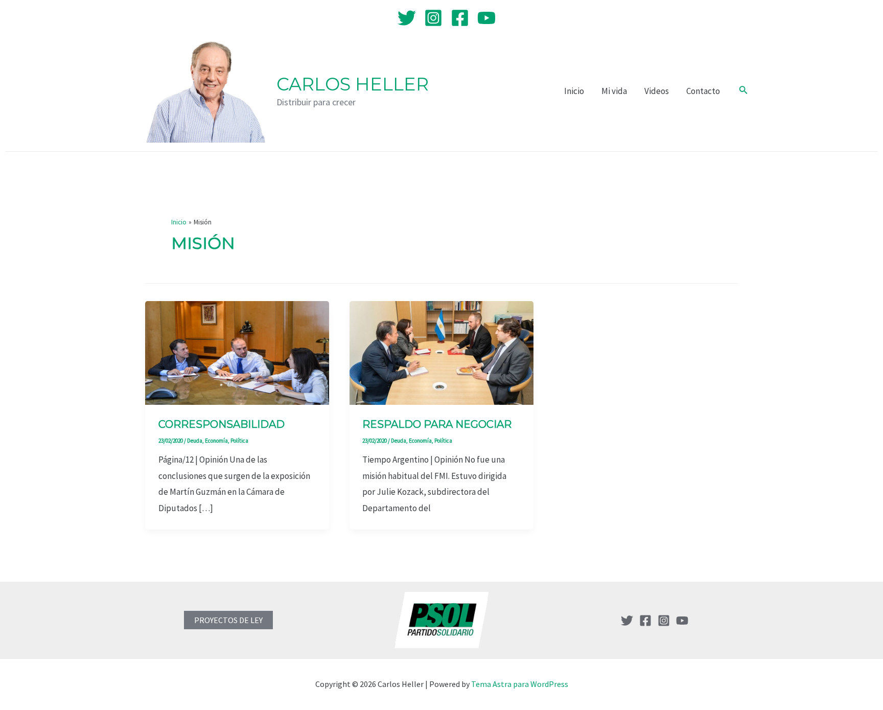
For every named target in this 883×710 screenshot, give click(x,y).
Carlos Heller (352, 84)
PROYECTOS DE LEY (228, 620)
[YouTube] (486, 18)
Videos (656, 91)
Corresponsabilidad (221, 424)
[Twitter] (407, 18)
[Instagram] (433, 18)
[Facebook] (460, 18)
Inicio (574, 91)
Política (239, 440)
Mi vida (614, 91)
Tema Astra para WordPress (519, 684)
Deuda (194, 440)
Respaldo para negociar (437, 424)
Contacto (703, 91)
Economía (216, 440)
